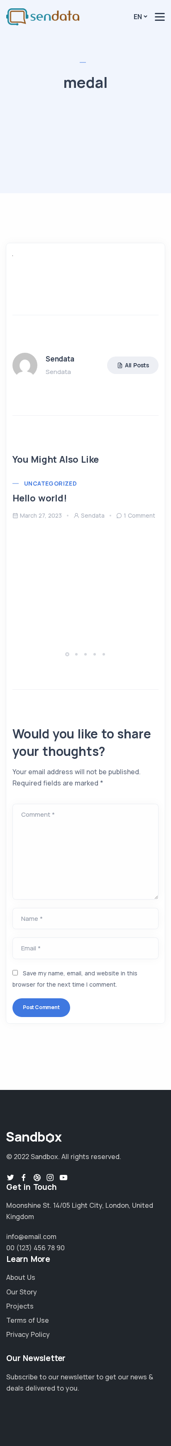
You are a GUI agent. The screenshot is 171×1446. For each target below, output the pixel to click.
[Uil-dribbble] (37, 1177)
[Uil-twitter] (10, 1177)
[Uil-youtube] (63, 1177)
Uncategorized (50, 483)
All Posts (137, 365)
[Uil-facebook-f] (24, 1177)
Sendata (93, 515)
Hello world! (39, 498)
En (138, 16)
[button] (68, 654)
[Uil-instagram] (50, 1177)
